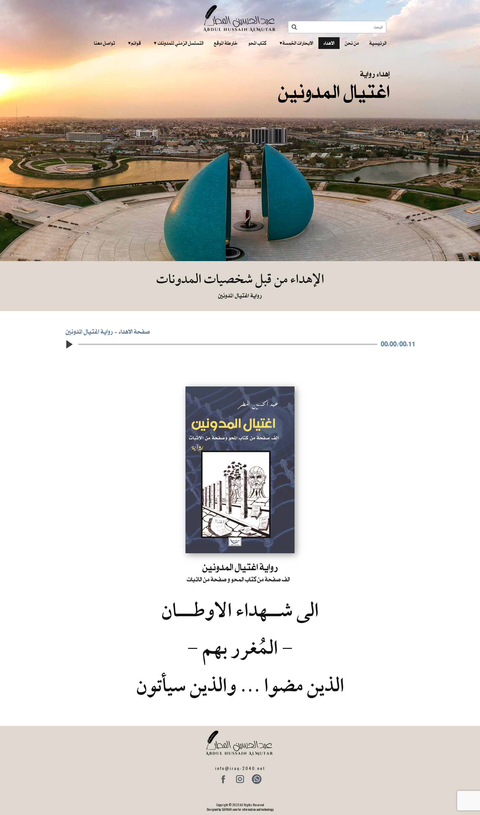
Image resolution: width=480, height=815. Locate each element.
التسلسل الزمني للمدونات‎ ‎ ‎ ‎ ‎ (178, 43)
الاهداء (329, 43)
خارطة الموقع (226, 43)
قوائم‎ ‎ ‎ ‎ (134, 43)
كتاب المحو (257, 43)
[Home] (240, 18)
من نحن (352, 43)
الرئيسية (377, 43)
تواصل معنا (104, 43)
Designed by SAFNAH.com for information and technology (240, 809)
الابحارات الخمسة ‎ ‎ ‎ (296, 43)
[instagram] (240, 779)
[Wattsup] (257, 779)
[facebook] (223, 779)
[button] (69, 344)
